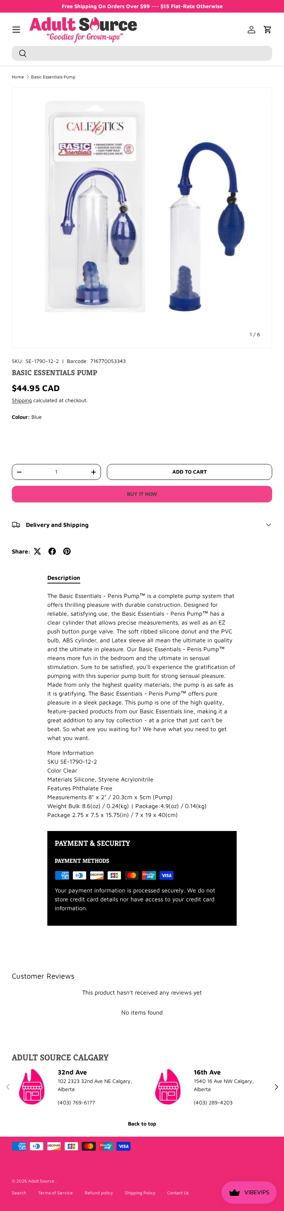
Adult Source (41, 1181)
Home (18, 77)
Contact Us (178, 1192)
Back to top (142, 1123)
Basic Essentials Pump (53, 77)
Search (19, 1192)
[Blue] (26, 439)
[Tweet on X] (37, 551)
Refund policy (99, 1192)
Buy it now (142, 494)
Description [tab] (63, 577)
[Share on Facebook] (52, 551)
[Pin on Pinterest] (67, 551)
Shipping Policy (140, 1192)
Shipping (22, 400)
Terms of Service (55, 1192)
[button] (268, 29)
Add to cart (189, 471)
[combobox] (142, 53)
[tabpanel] (142, 705)
